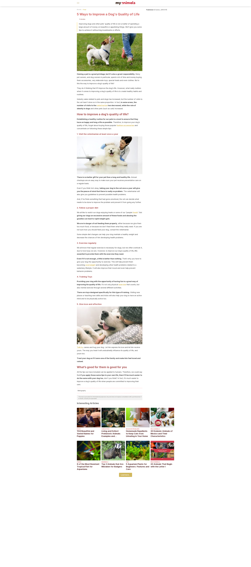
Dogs (84, 9)
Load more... (125, 475)
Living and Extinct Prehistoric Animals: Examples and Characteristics (111, 433)
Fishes (79, 462)
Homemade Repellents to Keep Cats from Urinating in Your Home (137, 433)
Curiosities (105, 429)
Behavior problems (132, 429)
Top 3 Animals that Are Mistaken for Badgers (112, 465)
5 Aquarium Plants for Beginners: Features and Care (137, 466)
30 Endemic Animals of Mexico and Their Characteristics (162, 433)
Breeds (79, 9)
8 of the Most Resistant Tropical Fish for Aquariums (88, 466)
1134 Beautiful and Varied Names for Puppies (85, 433)
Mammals (104, 462)
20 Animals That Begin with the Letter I (161, 465)
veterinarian (102, 105)
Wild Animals (155, 429)
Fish (127, 462)
